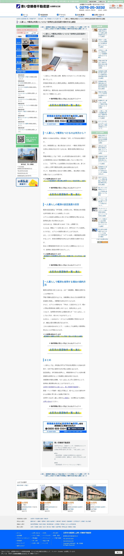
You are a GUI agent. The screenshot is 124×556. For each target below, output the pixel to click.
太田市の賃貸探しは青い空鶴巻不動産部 (77, 533)
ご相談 (66, 398)
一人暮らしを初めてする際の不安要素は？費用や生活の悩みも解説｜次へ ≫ (65, 28)
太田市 (50, 507)
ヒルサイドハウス (23, 99)
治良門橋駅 (71, 509)
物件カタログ (21, 546)
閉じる (119, 552)
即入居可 (55, 533)
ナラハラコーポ (22, 129)
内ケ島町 (88, 521)
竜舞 (53, 527)
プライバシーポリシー (23, 538)
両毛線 (63, 524)
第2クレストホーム (23, 117)
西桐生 (70, 527)
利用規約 (19, 540)
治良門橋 (58, 527)
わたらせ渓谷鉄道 (71, 524)
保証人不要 (46, 540)
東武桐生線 (50, 524)
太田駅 (46, 509)
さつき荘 (20, 83)
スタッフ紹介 (36, 535)
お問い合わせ (47, 401)
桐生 (74, 527)
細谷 (40, 527)
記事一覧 (86, 27)
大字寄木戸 (76, 521)
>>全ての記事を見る (102, 239)
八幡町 (39, 521)
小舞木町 (58, 521)
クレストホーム (22, 93)
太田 (32, 527)
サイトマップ (21, 543)
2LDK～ (45, 533)
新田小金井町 (78, 507)
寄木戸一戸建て (22, 111)
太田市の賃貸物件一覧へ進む (65, 105)
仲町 (30, 507)
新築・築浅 (56, 535)
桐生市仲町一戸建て (23, 77)
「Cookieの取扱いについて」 (20, 553)
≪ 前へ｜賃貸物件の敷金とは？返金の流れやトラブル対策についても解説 (61, 27)
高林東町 (69, 521)
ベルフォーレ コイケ (24, 105)
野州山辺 (64, 527)
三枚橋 (36, 527)
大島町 (83, 521)
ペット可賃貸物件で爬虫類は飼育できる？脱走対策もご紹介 (65, 181)
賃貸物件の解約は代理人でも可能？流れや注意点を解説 (63, 336)
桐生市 (27, 507)
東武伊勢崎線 (34, 524)
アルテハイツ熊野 (23, 123)
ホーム (19, 533)
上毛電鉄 (56, 524)
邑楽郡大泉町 (39, 518)
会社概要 (19, 535)
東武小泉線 (42, 524)
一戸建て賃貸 (57, 538)
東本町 (64, 521)
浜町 (53, 507)
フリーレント (46, 538)
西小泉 (49, 527)
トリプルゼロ (46, 535)
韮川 (44, 527)
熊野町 (44, 521)
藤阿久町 (33, 521)
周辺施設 (34, 538)
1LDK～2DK (35, 543)
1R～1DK (35, 540)
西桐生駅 (24, 509)
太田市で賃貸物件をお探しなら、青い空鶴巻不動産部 (60, 387)
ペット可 (45, 543)
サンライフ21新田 (23, 87)
